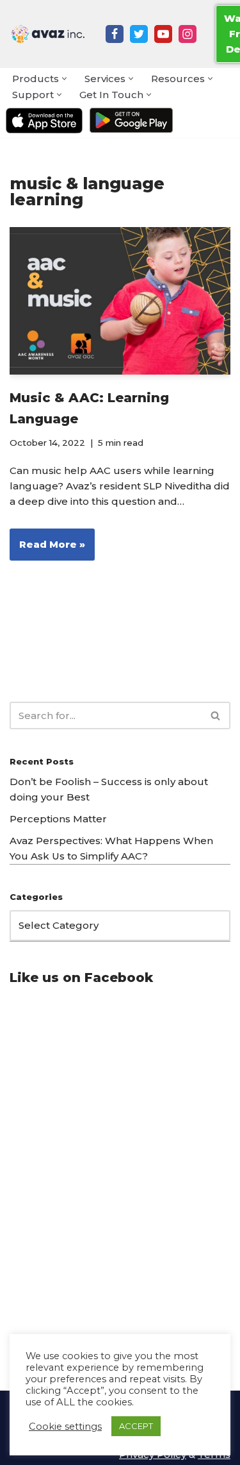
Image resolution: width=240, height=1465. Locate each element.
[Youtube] (163, 34)
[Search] (216, 715)
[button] (64, 78)
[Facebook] (115, 34)
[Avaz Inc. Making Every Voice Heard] (48, 34)
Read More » (47, 549)
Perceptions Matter (58, 819)
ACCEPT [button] (136, 1426)
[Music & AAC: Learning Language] (120, 301)
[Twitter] (139, 34)
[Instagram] (187, 34)
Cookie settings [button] (65, 1426)
